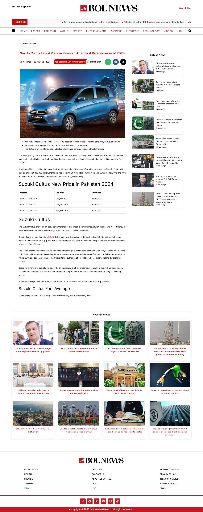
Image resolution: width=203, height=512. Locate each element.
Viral (27, 488)
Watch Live (185, 8)
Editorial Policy (169, 483)
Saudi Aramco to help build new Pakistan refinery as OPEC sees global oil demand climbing (170, 351)
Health (28, 474)
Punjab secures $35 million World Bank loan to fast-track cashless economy (170, 432)
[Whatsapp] (83, 501)
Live (94, 488)
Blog (162, 488)
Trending (29, 483)
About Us (97, 469)
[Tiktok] (117, 501)
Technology (151, 31)
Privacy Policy (168, 474)
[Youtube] (103, 501)
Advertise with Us (101, 479)
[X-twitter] (96, 501)
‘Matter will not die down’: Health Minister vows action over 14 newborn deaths (169, 160)
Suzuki (109, 169)
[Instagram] (110, 501)
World (64, 31)
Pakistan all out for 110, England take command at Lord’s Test (144, 22)
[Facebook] (90, 501)
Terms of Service (169, 479)
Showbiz (28, 479)
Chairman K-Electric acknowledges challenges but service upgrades (168, 66)
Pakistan (50, 31)
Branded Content (169, 469)
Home (23, 31)
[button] (108, 62)
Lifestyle (132, 31)
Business (116, 31)
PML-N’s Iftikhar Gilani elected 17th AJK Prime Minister (166, 179)
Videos (168, 31)
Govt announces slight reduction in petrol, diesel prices (81, 22)
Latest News (31, 469)
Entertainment (96, 31)
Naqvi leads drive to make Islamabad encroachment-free (168, 104)
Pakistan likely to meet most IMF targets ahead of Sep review (169, 122)
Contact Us (98, 474)
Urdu (180, 31)
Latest (35, 31)
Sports (77, 31)
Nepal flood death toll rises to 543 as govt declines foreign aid (168, 141)
